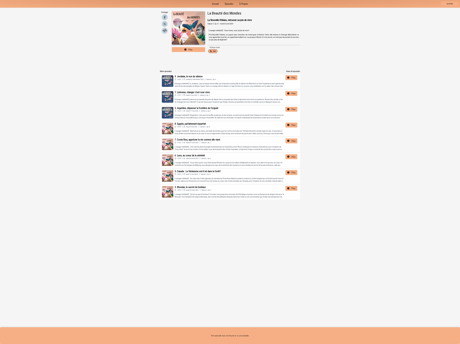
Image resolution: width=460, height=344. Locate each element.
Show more (215, 47)
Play (190, 49)
